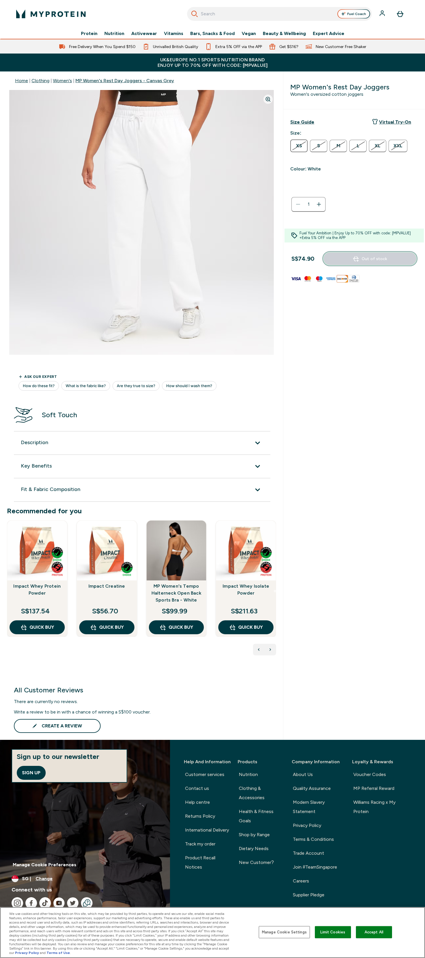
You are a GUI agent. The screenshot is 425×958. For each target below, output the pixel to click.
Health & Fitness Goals (256, 816)
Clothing (40, 80)
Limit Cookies (332, 932)
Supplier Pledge (308, 894)
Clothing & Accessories (252, 793)
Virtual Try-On (395, 121)
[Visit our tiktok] (45, 903)
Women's (62, 80)
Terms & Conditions (313, 839)
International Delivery (207, 830)
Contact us (197, 788)
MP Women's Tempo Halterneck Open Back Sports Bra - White (176, 593)
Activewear (144, 33)
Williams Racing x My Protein (374, 807)
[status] (308, 204)
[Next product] (270, 649)
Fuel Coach (356, 14)
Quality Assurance (312, 788)
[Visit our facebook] (31, 903)
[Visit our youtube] (59, 903)
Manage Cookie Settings (284, 932)
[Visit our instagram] (17, 903)
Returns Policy (200, 816)
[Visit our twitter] (73, 903)
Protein (89, 33)
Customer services (204, 774)
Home (21, 80)
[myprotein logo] (51, 14)
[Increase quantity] (319, 204)
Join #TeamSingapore (315, 867)
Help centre (197, 802)
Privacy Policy (307, 825)
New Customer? (256, 862)
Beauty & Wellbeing (284, 33)
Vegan (249, 33)
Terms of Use (58, 953)
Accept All (374, 932)
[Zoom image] (268, 99)
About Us (303, 774)
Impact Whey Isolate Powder (246, 589)
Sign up (31, 772)
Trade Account (308, 853)
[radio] (299, 145)
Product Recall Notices (200, 862)
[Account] (382, 14)
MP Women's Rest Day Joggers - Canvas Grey (124, 80)
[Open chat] (87, 903)
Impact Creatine (106, 586)
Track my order (200, 843)
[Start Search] (195, 14)
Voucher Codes (369, 774)
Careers (301, 880)
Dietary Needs (254, 848)
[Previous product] (259, 649)
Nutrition (114, 33)
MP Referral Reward (373, 788)
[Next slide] (275, 591)
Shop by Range (254, 834)
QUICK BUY (41, 627)
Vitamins (173, 33)
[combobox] (279, 14)
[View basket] (400, 14)
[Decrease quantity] (298, 204)
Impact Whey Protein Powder (37, 589)
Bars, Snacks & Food (212, 33)
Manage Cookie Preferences (44, 864)
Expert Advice (328, 33)
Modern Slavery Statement (309, 807)
